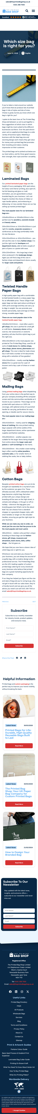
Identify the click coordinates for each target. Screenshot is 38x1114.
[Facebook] (10, 991)
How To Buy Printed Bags (19, 1071)
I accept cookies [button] (19, 1110)
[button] (33, 10)
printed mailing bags (14, 391)
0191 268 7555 (19, 5)
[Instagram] (22, 991)
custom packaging (22, 684)
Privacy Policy (19, 1029)
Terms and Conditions (19, 1025)
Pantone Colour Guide (19, 1049)
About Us (19, 1033)
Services (19, 1017)
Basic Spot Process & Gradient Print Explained (15, 1054)
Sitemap (19, 1040)
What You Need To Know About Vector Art (19, 1067)
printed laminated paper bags (16, 183)
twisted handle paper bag (11, 320)
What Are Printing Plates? (19, 1075)
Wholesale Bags (19, 1013)
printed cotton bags (16, 484)
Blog (19, 1021)
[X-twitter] (27, 991)
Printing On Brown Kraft (19, 1063)
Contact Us (19, 1036)
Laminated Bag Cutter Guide (19, 1059)
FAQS (19, 1006)
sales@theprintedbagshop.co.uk (18, 2)
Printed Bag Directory (19, 1002)
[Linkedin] (16, 991)
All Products (19, 1010)
